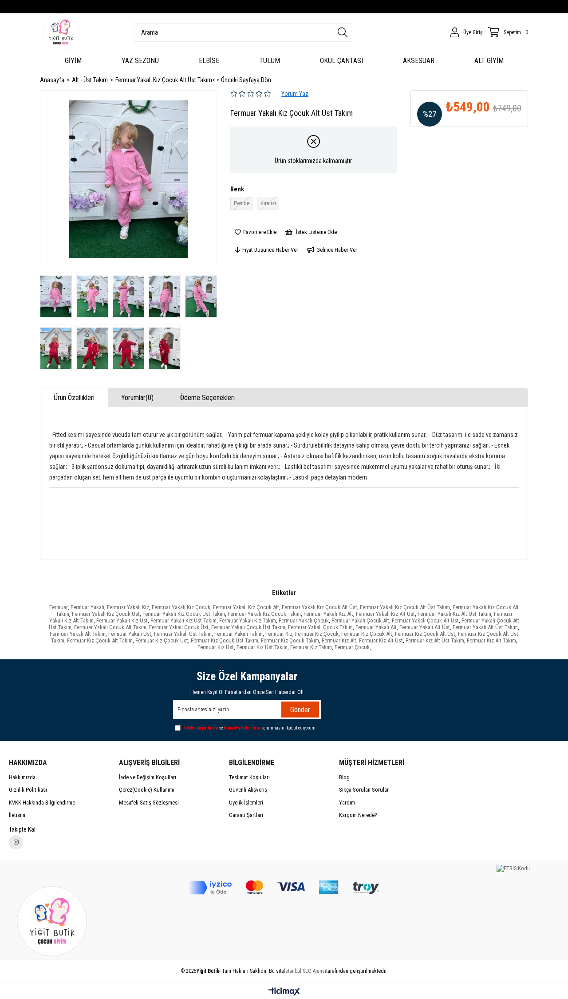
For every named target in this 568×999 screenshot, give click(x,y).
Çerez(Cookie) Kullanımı (146, 789)
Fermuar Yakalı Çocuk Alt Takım (110, 627)
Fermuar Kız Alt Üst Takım (435, 640)
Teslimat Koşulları (249, 777)
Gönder (300, 710)
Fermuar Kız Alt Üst (381, 640)
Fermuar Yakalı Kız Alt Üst (385, 613)
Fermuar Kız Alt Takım (491, 640)
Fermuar (58, 607)
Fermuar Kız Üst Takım (262, 647)
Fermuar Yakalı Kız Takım (247, 620)
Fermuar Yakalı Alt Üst (424, 627)
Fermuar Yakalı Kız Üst (122, 620)
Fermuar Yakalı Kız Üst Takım (183, 620)
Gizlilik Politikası (28, 789)
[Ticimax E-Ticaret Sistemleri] (284, 992)
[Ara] (342, 32)
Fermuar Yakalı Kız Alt (328, 613)
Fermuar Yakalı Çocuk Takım (320, 627)
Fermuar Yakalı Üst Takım (183, 633)
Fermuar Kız (278, 633)
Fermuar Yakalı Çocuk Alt (360, 620)
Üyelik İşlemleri (246, 802)
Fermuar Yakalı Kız (128, 607)
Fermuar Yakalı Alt (376, 627)
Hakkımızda (22, 777)
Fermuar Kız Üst (215, 647)
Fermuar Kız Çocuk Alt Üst (425, 633)
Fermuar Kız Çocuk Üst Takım (224, 640)
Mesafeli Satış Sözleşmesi (149, 802)
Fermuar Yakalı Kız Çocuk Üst (106, 613)
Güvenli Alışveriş (248, 789)
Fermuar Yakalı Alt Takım (78, 633)
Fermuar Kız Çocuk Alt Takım (100, 640)
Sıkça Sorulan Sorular (364, 789)
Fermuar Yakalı (87, 607)
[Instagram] (16, 842)
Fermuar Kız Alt (339, 640)
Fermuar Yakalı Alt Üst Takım (485, 627)
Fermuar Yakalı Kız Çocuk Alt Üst (319, 607)
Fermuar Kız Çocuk (317, 633)
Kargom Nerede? (358, 815)
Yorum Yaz (294, 93)
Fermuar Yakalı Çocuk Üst (179, 627)
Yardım (347, 802)
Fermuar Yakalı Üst (129, 633)
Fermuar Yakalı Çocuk (304, 620)
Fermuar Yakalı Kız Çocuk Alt (246, 607)
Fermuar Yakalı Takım (238, 633)
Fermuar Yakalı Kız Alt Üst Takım (454, 613)
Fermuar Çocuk (352, 647)
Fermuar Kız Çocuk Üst (161, 640)
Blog (344, 777)
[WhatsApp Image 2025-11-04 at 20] (55, 919)
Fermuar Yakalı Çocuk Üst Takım (248, 627)
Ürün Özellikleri (74, 397)
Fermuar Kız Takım (311, 647)
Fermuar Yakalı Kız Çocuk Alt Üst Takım (405, 607)
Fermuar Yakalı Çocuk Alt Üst (425, 620)
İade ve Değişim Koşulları (147, 777)
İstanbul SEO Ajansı (305, 971)
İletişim (17, 815)
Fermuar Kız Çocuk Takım (290, 640)
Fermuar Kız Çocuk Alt (366, 633)
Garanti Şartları (246, 815)
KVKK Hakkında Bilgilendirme (42, 802)
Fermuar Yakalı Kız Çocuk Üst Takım (183, 613)
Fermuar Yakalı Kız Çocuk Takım (264, 613)
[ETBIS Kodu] (513, 868)
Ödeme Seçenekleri (207, 397)
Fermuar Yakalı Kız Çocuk (181, 607)
